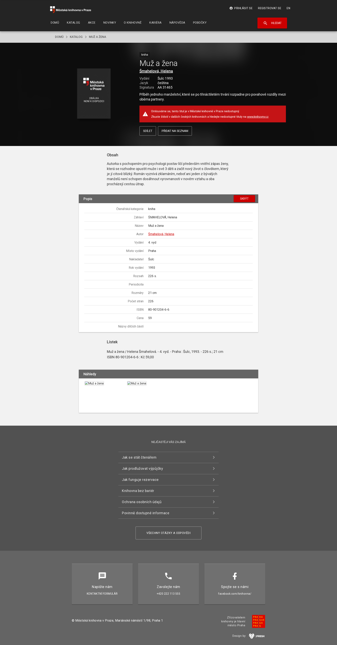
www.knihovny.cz (258, 116)
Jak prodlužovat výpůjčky (142, 468)
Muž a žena (97, 37)
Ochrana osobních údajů (141, 502)
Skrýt (244, 198)
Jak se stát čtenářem (139, 457)
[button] (94, 94)
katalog (76, 37)
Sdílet (147, 131)
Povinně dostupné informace (145, 513)
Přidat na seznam (175, 131)
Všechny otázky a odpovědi (168, 533)
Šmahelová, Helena (156, 71)
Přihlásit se (241, 8)
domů (59, 37)
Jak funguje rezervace (140, 480)
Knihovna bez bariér (138, 491)
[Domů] (70, 9)
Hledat (272, 23)
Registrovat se (269, 8)
